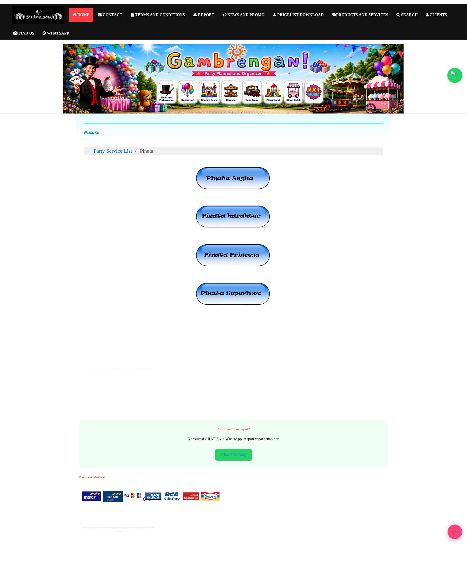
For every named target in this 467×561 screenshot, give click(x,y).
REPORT (205, 15)
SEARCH (409, 15)
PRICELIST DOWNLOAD (300, 15)
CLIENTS (438, 15)
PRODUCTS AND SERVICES (362, 15)
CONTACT (112, 15)
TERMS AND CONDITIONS (159, 15)
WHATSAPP (57, 33)
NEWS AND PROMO (245, 15)
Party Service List (113, 151)
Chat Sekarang (233, 455)
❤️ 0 (455, 532)
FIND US (26, 33)
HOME (83, 15)
